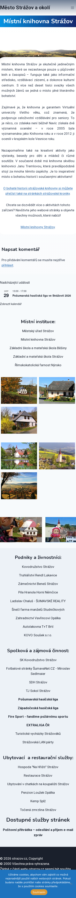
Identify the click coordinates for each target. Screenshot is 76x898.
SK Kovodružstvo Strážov (38, 660)
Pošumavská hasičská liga (38, 699)
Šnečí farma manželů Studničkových (38, 609)
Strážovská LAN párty (38, 742)
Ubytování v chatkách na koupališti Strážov (38, 784)
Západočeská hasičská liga (38, 708)
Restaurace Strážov (38, 775)
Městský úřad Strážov (38, 331)
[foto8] (19, 390)
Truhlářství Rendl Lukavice (38, 575)
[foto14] (19, 420)
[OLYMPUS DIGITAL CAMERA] (19, 455)
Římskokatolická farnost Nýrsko (38, 365)
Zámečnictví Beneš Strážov (38, 584)
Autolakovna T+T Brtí (38, 627)
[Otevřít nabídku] (72, 8)
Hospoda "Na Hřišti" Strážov (38, 767)
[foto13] (57, 390)
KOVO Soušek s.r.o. (38, 635)
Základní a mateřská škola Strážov (38, 356)
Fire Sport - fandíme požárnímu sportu (38, 716)
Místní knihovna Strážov (38, 339)
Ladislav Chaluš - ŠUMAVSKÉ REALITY (38, 601)
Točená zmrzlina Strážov (38, 810)
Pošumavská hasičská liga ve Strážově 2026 (41, 295)
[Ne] (71, 884)
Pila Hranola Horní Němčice (38, 592)
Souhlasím (39, 892)
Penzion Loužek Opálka (38, 792)
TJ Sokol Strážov (38, 691)
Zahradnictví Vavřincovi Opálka (38, 618)
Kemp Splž (38, 801)
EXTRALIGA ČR (38, 725)
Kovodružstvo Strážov (38, 567)
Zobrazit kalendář (11, 304)
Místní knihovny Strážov (38, 227)
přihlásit (7, 265)
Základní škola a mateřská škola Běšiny (38, 348)
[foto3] (19, 485)
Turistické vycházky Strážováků (38, 734)
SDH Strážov (38, 682)
